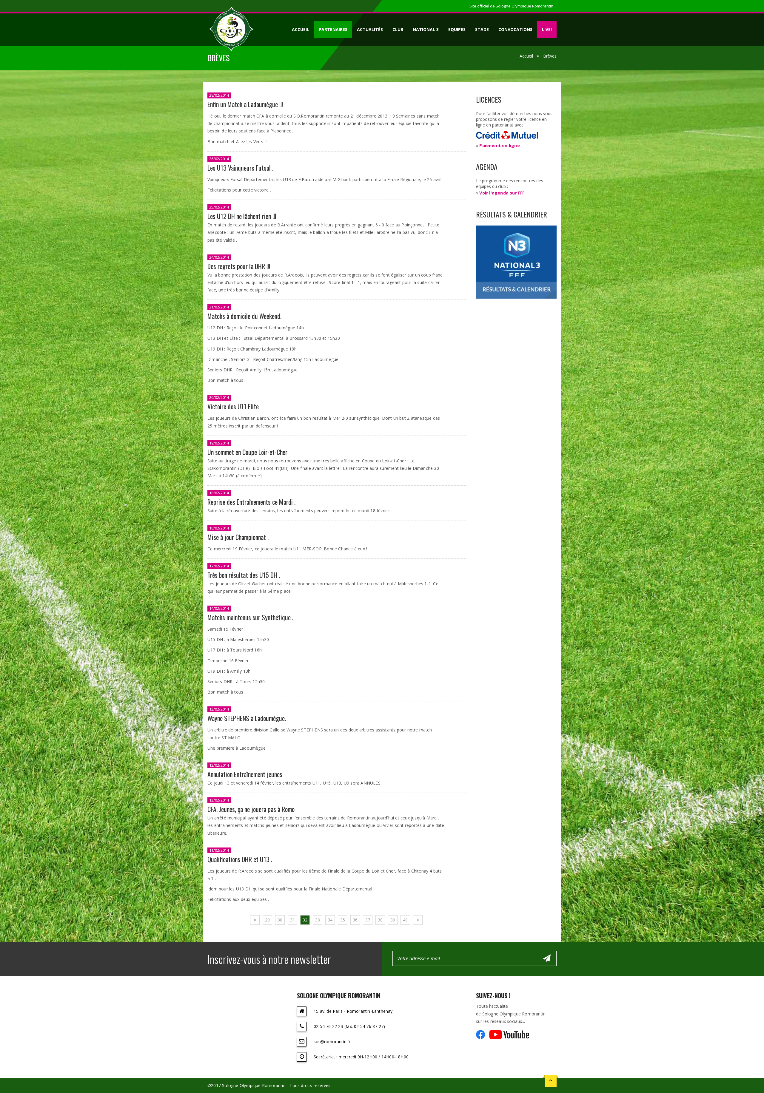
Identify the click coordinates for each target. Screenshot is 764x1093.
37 (367, 920)
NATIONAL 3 (426, 29)
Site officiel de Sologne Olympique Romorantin (511, 6)
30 (280, 920)
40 (405, 920)
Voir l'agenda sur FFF (501, 193)
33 (317, 920)
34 (330, 920)
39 (392, 920)
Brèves (550, 56)
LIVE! (547, 29)
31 (292, 920)
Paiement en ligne (499, 145)
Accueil (300, 29)
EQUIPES (457, 29)
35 (342, 920)
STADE (482, 29)
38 (380, 920)
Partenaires (333, 29)
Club (397, 29)
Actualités (370, 29)
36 (355, 920)
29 (267, 920)
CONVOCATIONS (515, 29)
